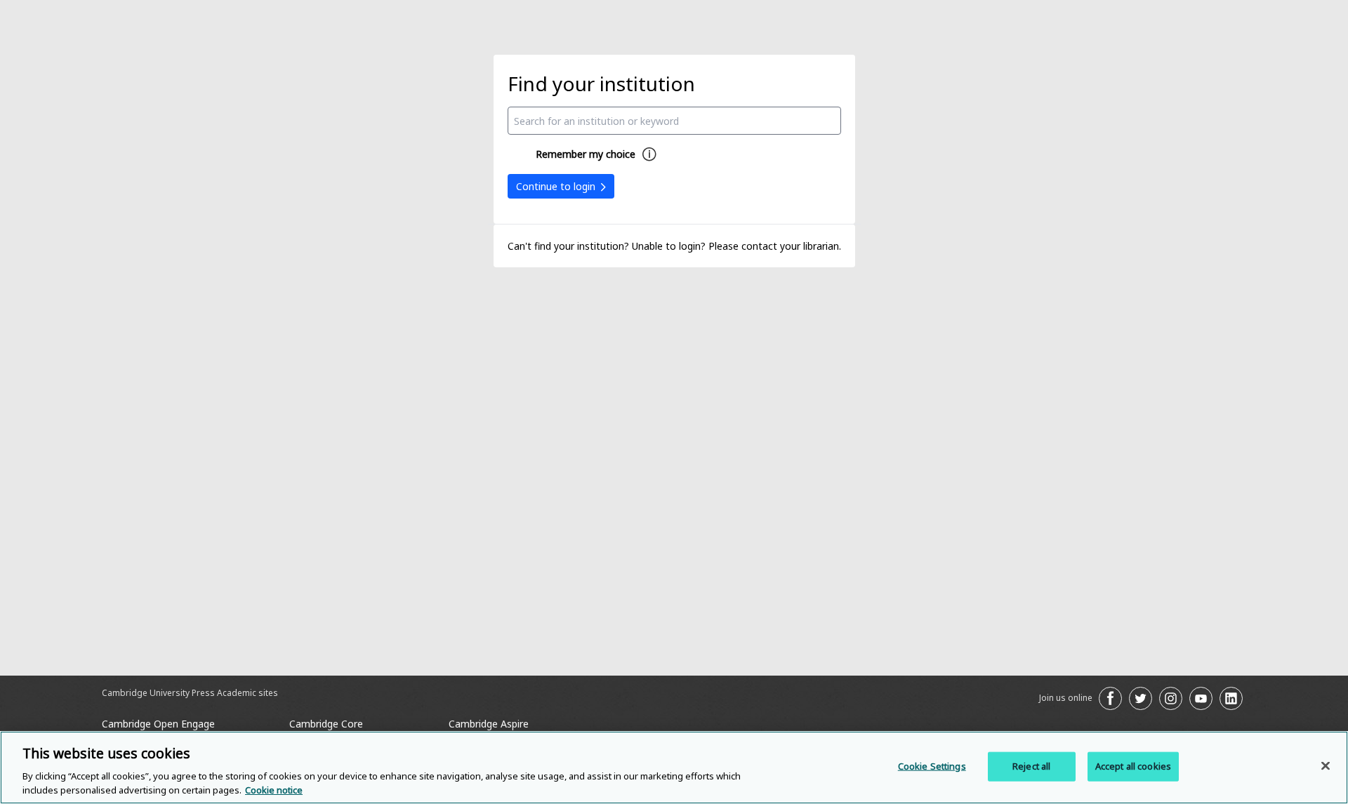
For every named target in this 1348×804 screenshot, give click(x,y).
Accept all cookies (1133, 766)
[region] (674, 767)
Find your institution (601, 83)
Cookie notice (274, 789)
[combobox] (674, 121)
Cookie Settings (932, 766)
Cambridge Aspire (489, 723)
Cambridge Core (326, 723)
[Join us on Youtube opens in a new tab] (1200, 698)
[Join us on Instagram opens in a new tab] (1170, 698)
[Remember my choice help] (649, 154)
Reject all (1031, 766)
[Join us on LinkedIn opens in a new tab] (1231, 698)
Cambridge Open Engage (158, 723)
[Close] (1325, 766)
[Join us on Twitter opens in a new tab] (1140, 698)
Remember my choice (585, 154)
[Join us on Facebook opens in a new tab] (1110, 698)
